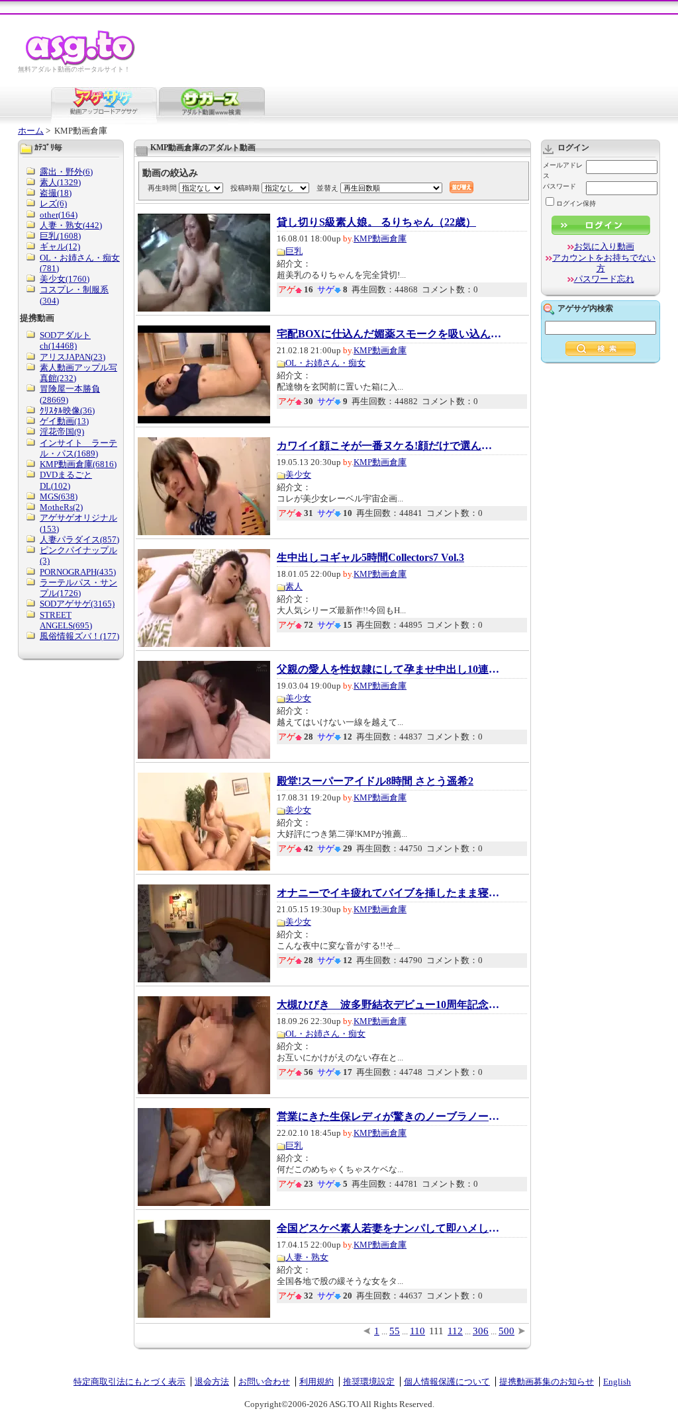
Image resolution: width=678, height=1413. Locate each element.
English (617, 1382)
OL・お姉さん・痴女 (325, 363)
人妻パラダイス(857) (79, 539)
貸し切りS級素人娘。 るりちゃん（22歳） (376, 222)
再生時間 (162, 188)
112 (455, 1331)
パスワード (559, 186)
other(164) (58, 215)
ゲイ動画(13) (64, 421)
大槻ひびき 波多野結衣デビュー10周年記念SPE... (389, 1005)
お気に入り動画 (604, 246)
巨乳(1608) (60, 236)
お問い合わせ (264, 1382)
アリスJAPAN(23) (72, 357)
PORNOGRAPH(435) (78, 572)
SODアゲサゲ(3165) (77, 604)
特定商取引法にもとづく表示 (129, 1382)
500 (506, 1331)
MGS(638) (58, 496)
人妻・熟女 (306, 1257)
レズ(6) (53, 203)
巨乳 (294, 251)
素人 (294, 586)
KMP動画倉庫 (380, 238)
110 (417, 1331)
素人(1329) (60, 182)
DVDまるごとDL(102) (66, 480)
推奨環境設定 (369, 1382)
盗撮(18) (56, 193)
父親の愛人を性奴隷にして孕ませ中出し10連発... (389, 669)
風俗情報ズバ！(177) (79, 636)
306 (481, 1331)
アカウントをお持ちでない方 (603, 263)
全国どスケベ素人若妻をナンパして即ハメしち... (389, 1228)
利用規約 (316, 1382)
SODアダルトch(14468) (65, 340)
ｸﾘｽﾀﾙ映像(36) (67, 410)
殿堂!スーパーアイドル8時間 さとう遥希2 (375, 781)
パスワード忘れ (604, 279)
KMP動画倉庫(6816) (78, 464)
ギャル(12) (60, 246)
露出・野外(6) (66, 172)
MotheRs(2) (61, 507)
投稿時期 (245, 188)
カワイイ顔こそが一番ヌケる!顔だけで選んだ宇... (389, 446)
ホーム (31, 131)
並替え (327, 188)
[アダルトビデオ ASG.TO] (81, 63)
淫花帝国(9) (62, 432)
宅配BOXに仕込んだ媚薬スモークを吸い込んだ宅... (389, 334)
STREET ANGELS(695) (66, 620)
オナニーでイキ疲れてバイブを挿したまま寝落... (389, 893)
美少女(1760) (64, 279)
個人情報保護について (447, 1382)
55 (394, 1331)
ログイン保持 (576, 203)
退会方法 (212, 1382)
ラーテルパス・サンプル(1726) (78, 588)
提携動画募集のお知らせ (546, 1382)
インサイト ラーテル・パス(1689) (78, 448)
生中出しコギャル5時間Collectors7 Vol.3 (370, 557)
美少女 (298, 475)
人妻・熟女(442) (71, 225)
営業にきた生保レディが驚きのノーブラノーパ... (389, 1116)
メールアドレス (563, 170)
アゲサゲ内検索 (585, 308)
